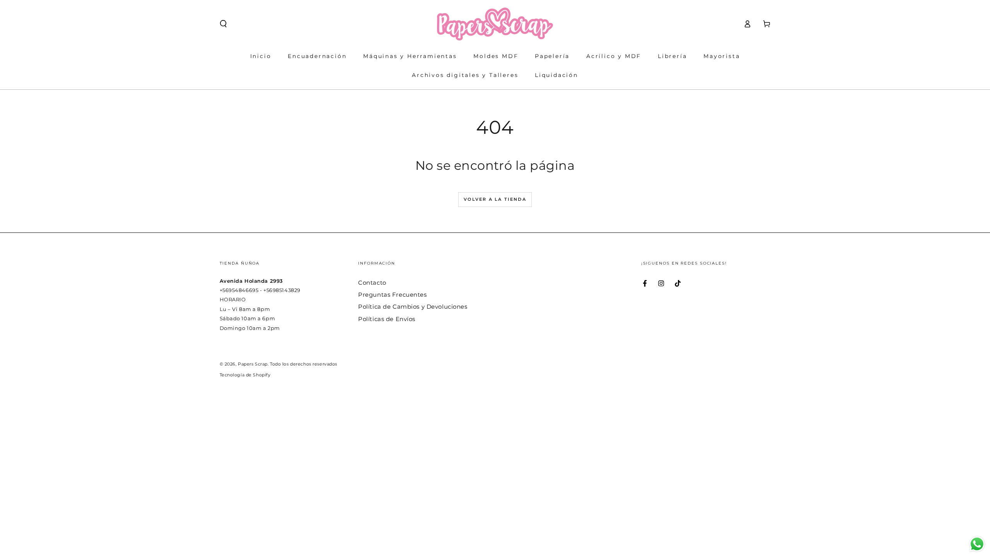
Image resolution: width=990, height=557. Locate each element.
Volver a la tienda (495, 199)
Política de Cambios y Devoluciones (412, 306)
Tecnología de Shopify (245, 375)
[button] (223, 24)
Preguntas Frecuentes (392, 294)
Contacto (372, 282)
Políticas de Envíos (386, 319)
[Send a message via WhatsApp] (977, 544)
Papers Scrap (253, 364)
